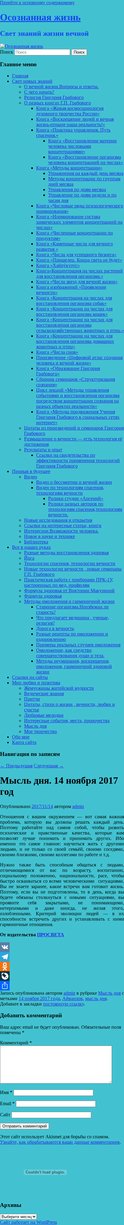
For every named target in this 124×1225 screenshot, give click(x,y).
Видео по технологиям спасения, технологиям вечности (70, 490)
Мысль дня (35, 726)
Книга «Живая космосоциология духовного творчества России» (70, 111)
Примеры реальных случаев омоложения (78, 644)
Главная (20, 75)
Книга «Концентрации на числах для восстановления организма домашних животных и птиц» (75, 341)
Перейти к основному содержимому (37, 2)
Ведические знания (44, 693)
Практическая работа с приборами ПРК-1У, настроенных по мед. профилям (68, 582)
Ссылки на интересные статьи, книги (62, 525)
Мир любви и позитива (36, 682)
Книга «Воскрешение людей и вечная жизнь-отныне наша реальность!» (75, 122)
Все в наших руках (31, 547)
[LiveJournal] (62, 976)
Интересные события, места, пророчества (67, 720)
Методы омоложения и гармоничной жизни (69, 601)
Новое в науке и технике (49, 536)
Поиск (6, 51)
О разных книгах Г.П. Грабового (57, 102)
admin (78, 806)
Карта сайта (24, 742)
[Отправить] (62, 985)
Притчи (32, 698)
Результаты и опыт (43, 449)
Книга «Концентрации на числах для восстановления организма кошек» (74, 311)
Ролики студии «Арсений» (75, 498)
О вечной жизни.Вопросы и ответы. (61, 86)
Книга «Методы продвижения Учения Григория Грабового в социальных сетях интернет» (77, 417)
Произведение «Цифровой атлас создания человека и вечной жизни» (79, 360)
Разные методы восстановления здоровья (66, 552)
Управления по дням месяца (77, 189)
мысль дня (96, 998)
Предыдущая (16, 765)
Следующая (49, 765)
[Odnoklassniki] (62, 966)
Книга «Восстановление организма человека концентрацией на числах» (85, 159)
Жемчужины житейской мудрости (59, 688)
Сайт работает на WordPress (28, 1222)
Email (7, 1103)
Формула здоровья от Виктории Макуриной (69, 590)
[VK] (62, 947)
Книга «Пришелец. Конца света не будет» (79, 260)
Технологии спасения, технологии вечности (69, 563)
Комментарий (16, 1042)
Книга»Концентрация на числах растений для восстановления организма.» (79, 273)
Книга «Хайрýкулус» (58, 265)
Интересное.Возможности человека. (61, 530)
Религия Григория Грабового (54, 97)
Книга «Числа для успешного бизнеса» (76, 254)
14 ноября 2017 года (39, 998)
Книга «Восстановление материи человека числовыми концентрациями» (82, 146)
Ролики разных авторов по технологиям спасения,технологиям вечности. (85, 509)
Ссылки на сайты (30, 677)
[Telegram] (62, 957)
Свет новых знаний (32, 81)
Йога (29, 558)
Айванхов (72, 998)
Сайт (5, 1114)
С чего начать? (39, 92)
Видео (30, 476)
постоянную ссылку (63, 1003)
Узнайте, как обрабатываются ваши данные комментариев (60, 1142)
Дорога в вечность (55, 628)
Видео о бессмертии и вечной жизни (74, 482)
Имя (6, 1092)
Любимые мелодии (44, 715)
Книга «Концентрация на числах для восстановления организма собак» (74, 300)
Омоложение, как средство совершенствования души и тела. (70, 653)
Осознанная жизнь (40, 17)
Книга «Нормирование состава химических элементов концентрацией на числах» (79, 222)
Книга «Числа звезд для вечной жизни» (77, 281)
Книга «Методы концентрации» (69, 167)
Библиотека (36, 541)
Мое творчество (40, 731)
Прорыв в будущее (31, 471)
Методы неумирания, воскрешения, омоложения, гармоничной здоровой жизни (74, 666)
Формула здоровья (43, 596)
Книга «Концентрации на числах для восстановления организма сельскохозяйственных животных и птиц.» (80, 325)
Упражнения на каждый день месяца (85, 173)
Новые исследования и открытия (58, 520)
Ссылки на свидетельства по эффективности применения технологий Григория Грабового (78, 460)
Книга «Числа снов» (57, 352)
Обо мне (20, 736)
